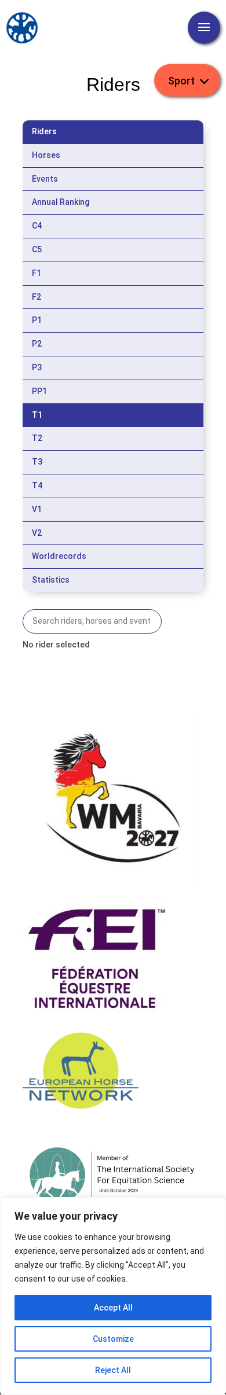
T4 (37, 485)
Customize (113, 1339)
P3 (37, 367)
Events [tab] (45, 178)
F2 (36, 296)
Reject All (113, 1370)
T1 (37, 414)
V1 (37, 509)
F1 (36, 273)
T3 (37, 461)
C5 (37, 249)
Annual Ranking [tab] (60, 202)
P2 (37, 343)
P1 (37, 320)
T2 (37, 438)
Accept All (113, 1307)
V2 (37, 533)
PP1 (39, 391)
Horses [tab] (46, 155)
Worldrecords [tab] (59, 556)
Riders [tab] (44, 131)
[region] (113, 1296)
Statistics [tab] (51, 579)
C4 (37, 225)
